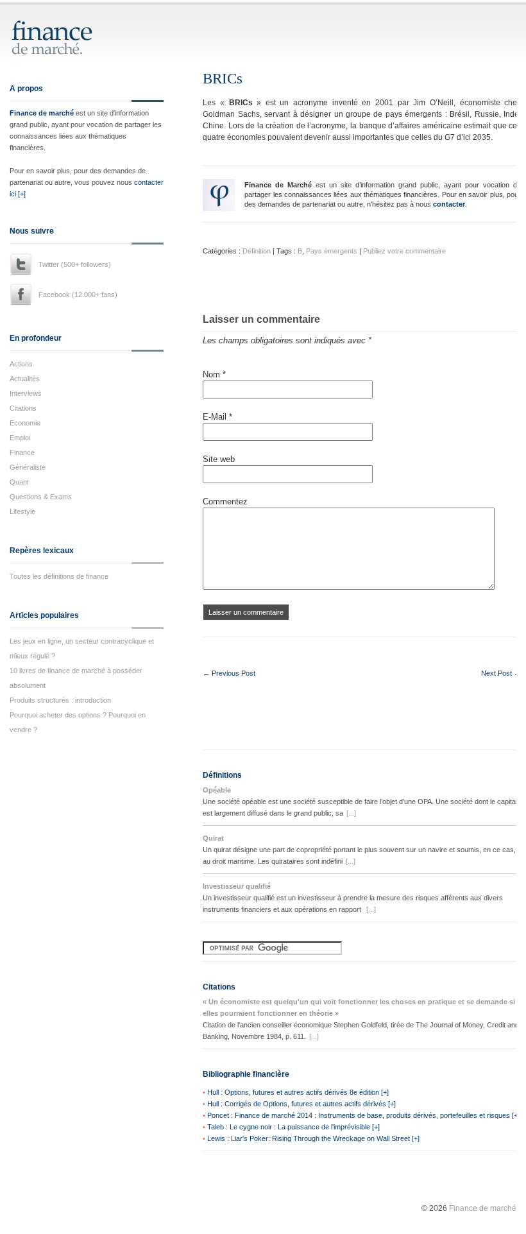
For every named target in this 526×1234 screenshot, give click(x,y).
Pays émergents (331, 251)
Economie (25, 423)
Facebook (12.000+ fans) (77, 294)
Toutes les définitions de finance (59, 576)
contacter (449, 204)
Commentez (225, 501)
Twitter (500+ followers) (74, 264)
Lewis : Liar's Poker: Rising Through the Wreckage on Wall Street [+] (313, 1138)
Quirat (213, 838)
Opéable (217, 790)
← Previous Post (229, 673)
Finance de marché (42, 113)
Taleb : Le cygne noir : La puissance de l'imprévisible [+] (293, 1127)
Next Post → (501, 673)
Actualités (25, 378)
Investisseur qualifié (237, 886)
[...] (351, 813)
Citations (23, 408)
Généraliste (28, 467)
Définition (256, 251)
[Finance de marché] (66, 49)
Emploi (20, 437)
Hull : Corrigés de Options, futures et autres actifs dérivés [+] (301, 1104)
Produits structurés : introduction (60, 700)
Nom (214, 374)
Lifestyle (22, 511)
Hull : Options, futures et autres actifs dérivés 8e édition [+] (298, 1092)
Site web (219, 459)
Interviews (26, 393)
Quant (19, 482)
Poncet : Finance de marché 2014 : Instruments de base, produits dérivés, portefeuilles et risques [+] (363, 1115)
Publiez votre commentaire (404, 251)
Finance (22, 452)
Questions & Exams (41, 497)
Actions (21, 364)
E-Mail (217, 417)
